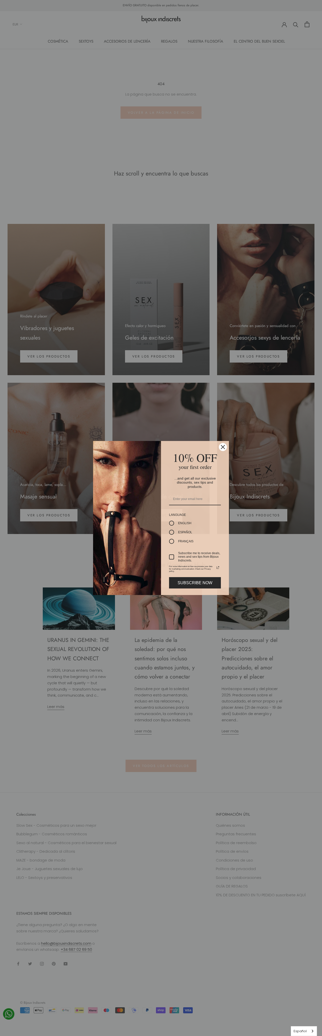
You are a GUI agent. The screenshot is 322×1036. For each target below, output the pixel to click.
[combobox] (304, 1031)
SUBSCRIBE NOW (195, 583)
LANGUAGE (177, 515)
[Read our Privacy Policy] (218, 568)
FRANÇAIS (185, 541)
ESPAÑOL (185, 532)
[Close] (223, 447)
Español (300, 1031)
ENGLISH (184, 523)
